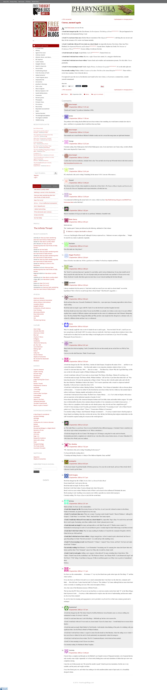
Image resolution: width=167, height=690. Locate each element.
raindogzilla (72, 461)
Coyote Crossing (38, 371)
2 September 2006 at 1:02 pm (78, 210)
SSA (35, 318)
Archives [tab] (55, 186)
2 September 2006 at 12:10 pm (79, 132)
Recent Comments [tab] (46, 186)
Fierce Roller (39, 68)
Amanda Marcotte (39, 331)
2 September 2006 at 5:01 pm (78, 345)
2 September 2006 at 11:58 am (79, 118)
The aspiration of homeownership (43, 134)
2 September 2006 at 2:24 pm (78, 257)
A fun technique (38, 142)
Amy (70, 194)
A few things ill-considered (41, 414)
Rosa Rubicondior (39, 314)
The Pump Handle (39, 446)
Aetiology (36, 418)
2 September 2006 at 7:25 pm (78, 447)
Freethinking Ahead (41, 71)
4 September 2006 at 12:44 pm (79, 653)
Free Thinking (37, 310)
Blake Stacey (73, 219)
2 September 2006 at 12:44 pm (79, 183)
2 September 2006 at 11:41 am (79, 107)
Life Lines (36, 434)
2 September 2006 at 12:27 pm (79, 144)
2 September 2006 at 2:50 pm (78, 285)
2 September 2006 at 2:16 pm (78, 246)
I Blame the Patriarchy (40, 343)
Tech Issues (21, 1)
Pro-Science (39, 104)
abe (116, 31)
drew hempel (73, 104)
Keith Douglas (73, 475)
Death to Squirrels (41, 66)
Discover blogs (38, 373)
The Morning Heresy (39, 320)
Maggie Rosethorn (74, 255)
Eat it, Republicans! (39, 206)
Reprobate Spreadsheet (42, 109)
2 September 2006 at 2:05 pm (78, 222)
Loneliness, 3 (37, 153)
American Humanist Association (43, 300)
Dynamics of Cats (39, 430)
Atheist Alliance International (42, 302)
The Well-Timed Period (40, 403)
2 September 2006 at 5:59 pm (78, 361)
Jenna (71, 324)
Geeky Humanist (40, 75)
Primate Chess (40, 102)
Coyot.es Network (39, 369)
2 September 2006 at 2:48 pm (78, 269)
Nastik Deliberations (41, 93)
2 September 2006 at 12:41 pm (79, 171)
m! (69, 359)
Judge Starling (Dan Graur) (41, 379)
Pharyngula (39, 100)
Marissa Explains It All (42, 91)
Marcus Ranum (45, 143)
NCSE (35, 381)
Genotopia (37, 377)
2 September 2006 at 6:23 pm (78, 425)
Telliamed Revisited (39, 401)
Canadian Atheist (39, 304)
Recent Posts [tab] (36, 186)
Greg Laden (37, 432)
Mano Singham (40, 88)
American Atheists (39, 298)
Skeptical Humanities (40, 357)
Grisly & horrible (39, 215)
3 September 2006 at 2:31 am (78, 504)
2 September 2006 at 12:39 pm (79, 157)
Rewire (36, 351)
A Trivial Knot (39, 48)
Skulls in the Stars (39, 399)
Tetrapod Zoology (39, 444)
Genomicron (37, 375)
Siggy (46, 136)
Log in (35, 177)
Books (87, 94)
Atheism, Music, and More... (44, 57)
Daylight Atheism (40, 64)
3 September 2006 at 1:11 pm (78, 571)
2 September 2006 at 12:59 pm (79, 197)
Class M (36, 420)
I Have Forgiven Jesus (42, 77)
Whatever (36, 361)
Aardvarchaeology (39, 416)
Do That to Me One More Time (42, 146)
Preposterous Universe (40, 385)
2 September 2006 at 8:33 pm (78, 464)
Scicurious (37, 391)
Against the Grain (41, 53)
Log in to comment (98, 94)
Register (36, 175)
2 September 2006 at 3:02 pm (78, 299)
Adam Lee (48, 165)
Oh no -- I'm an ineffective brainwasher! (45, 203)
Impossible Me (40, 79)
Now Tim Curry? (38, 200)
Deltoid (36, 424)
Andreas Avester (40, 55)
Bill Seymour (39, 59)
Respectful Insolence (40, 438)
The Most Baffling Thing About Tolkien (44, 150)
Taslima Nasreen (40, 113)
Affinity (38, 50)
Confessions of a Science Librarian (44, 422)
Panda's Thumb (38, 383)
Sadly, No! (36, 353)
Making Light (37, 349)
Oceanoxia (39, 95)
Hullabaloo (37, 341)
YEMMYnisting (40, 120)
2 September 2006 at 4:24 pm (78, 326)
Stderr (37, 111)
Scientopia (37, 397)
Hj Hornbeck (51, 155)
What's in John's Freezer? (41, 405)
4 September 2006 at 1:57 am (78, 610)
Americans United (39, 333)
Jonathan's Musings (41, 84)
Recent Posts (35, 1)
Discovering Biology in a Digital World (44, 428)
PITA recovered (67, 19)
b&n (114, 31)
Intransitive (39, 82)
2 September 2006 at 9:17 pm (78, 477)
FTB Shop (28, 1)
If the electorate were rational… (43, 212)
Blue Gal (36, 335)
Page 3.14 (36, 436)
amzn (113, 31)
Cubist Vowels (40, 62)
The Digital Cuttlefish (42, 118)
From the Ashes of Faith (42, 73)
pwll (117, 31)
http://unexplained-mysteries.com (73, 163)
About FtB (6, 1)
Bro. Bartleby (73, 444)
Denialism (36, 426)
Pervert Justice (40, 97)
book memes (71, 27)
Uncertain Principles (39, 448)
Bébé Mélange (47, 147)
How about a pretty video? (41, 131)
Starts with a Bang (39, 440)
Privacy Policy (13, 1)
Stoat (35, 442)
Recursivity (39, 106)
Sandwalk (36, 316)
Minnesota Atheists (39, 312)
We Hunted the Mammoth (41, 359)
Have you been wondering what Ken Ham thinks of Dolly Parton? (45, 245)
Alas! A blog (37, 329)
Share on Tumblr (78, 86)
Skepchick (36, 457)
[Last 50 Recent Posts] (38, 128)
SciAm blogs (37, 389)
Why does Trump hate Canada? (42, 138)
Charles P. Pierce (38, 337)
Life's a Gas (39, 86)
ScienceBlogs (37, 395)
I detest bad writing (39, 209)
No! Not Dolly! (38, 218)
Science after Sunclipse (40, 393)
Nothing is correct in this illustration (44, 192)
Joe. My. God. (37, 345)
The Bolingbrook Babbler (43, 115)
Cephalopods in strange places (123, 19)
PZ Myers (46, 132)
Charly (44, 151)
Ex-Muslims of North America (42, 308)
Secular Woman (38, 355)
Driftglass (36, 339)
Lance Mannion (38, 347)
